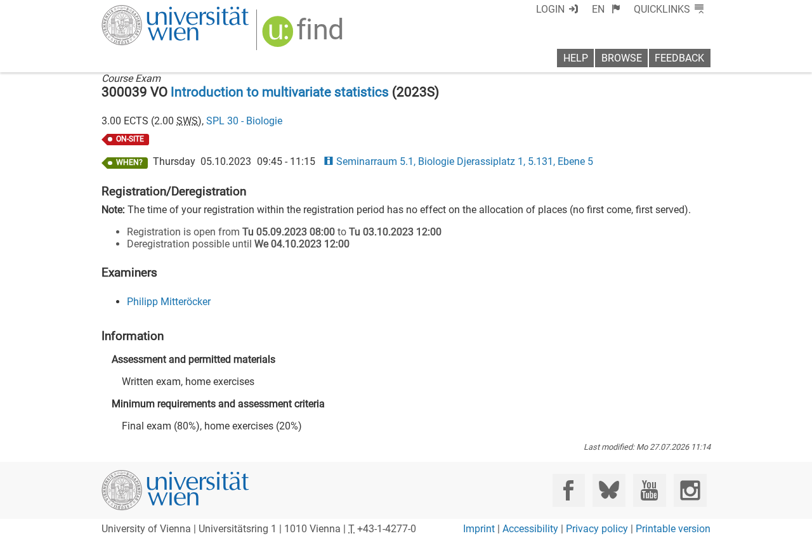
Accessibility (530, 529)
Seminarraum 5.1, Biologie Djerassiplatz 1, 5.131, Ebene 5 (464, 161)
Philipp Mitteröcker (169, 302)
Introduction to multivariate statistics (280, 92)
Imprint (479, 529)
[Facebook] (569, 490)
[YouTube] (649, 490)
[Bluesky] (609, 490)
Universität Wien (145, 11)
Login (550, 9)
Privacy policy (597, 529)
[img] (304, 36)
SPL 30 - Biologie (244, 121)
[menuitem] (606, 9)
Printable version (673, 529)
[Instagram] (690, 490)
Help (575, 58)
